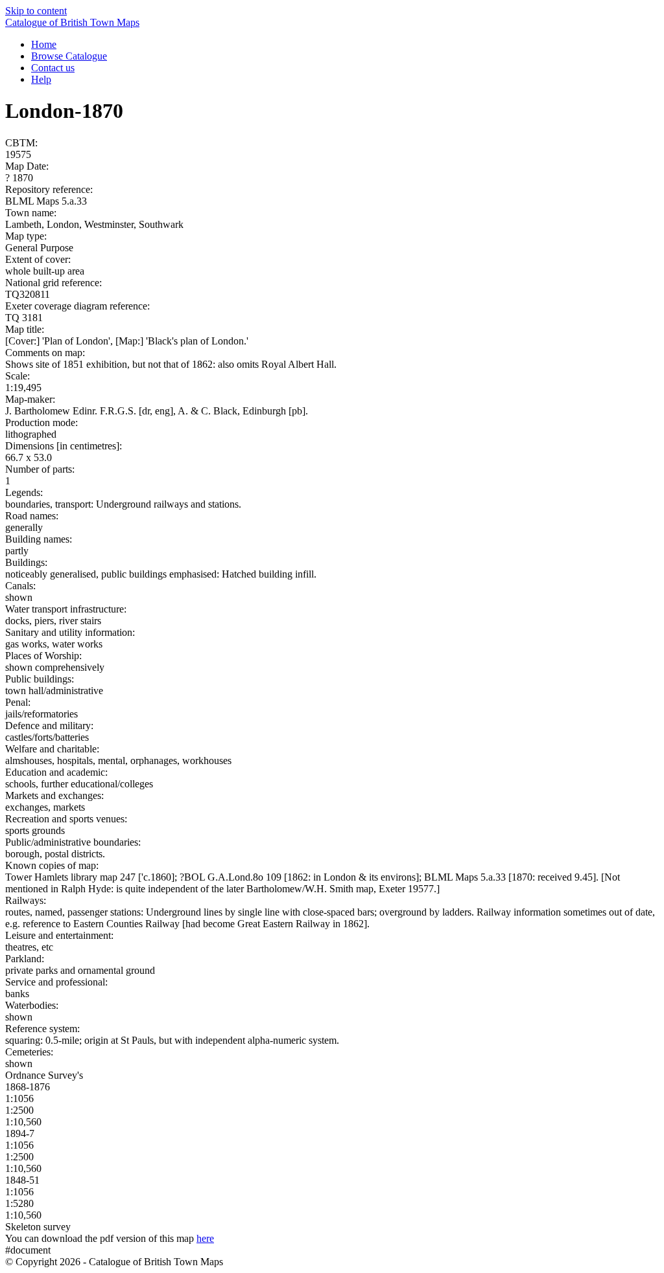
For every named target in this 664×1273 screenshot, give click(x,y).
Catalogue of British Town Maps (72, 22)
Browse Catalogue (69, 56)
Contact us (53, 67)
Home (43, 44)
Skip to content (36, 10)
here (205, 1238)
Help (41, 79)
